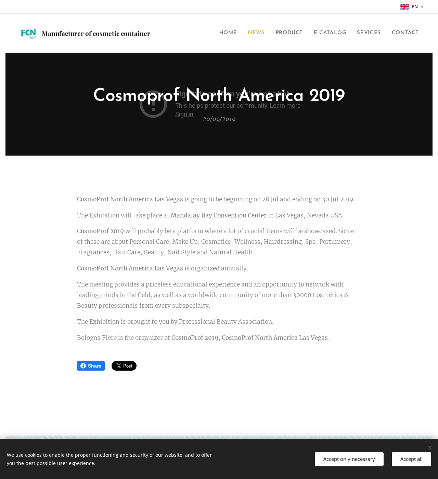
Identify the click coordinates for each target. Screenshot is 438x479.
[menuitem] (230, 33)
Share (94, 366)
